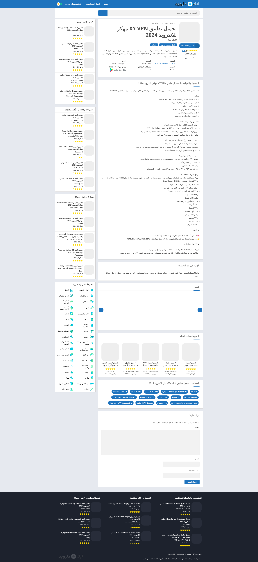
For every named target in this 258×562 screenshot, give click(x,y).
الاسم (197, 459)
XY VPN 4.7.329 (151, 391)
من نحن (146, 558)
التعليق (196, 427)
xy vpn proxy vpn (147, 397)
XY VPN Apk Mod (120, 391)
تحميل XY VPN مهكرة (145, 403)
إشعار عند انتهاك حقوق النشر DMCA (178, 558)
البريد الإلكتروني (194, 470)
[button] (103, 13)
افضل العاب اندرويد (93, 4)
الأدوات (154, 45)
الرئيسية (107, 4)
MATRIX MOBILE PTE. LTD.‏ (165, 63)
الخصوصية (198, 558)
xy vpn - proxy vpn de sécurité (174, 391)
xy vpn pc (176, 397)
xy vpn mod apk (190, 397)
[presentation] (200, 309)
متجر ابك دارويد (173, 554)
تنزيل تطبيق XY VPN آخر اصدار (120, 403)
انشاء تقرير (189, 57)
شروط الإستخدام (157, 558)
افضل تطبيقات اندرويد (73, 4)
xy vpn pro (163, 397)
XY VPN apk (136, 391)
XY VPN (194, 391)
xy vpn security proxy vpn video (184, 403)
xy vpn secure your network (124, 397)
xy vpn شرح (162, 403)
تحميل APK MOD (187, 46)
